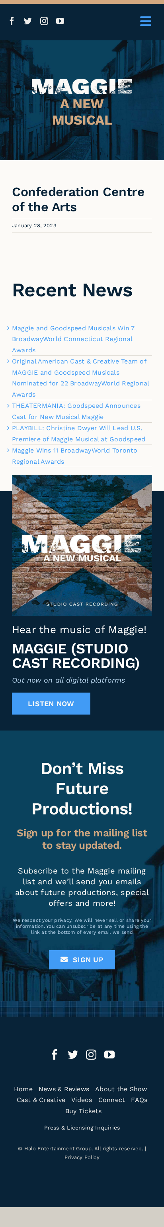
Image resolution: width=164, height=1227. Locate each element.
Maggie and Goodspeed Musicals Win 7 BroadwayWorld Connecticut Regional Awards (73, 339)
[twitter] (28, 21)
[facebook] (12, 21)
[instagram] (44, 21)
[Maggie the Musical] (82, 81)
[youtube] (60, 21)
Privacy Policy (82, 1157)
